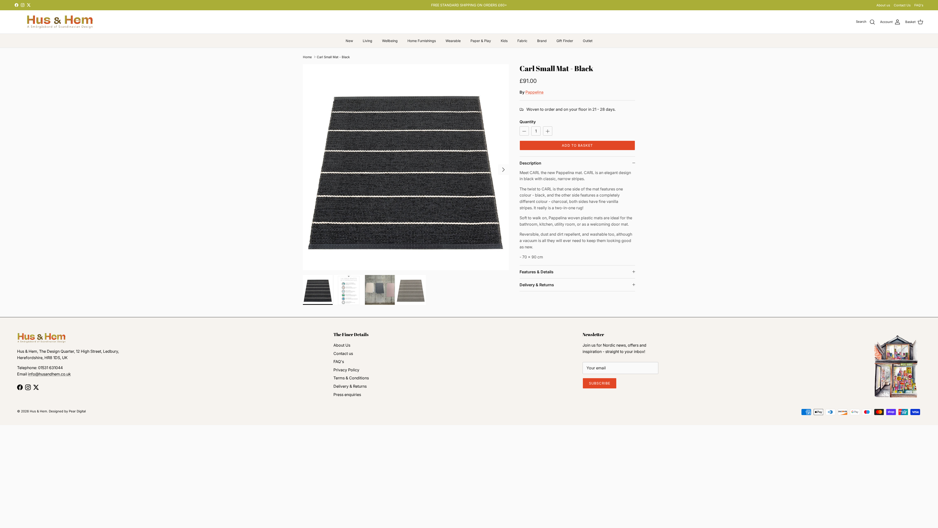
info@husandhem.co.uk (49, 374)
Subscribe (599, 383)
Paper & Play (480, 41)
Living (367, 41)
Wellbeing (390, 41)
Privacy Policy (346, 369)
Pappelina (534, 92)
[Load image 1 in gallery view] (406, 167)
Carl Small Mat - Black (333, 57)
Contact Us (902, 5)
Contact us (343, 353)
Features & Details (537, 271)
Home (307, 57)
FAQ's (918, 5)
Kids (504, 41)
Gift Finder (564, 41)
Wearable (453, 41)
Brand (542, 41)
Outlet (588, 41)
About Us (341, 345)
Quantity (528, 121)
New (349, 41)
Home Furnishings (421, 41)
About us (883, 5)
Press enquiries (347, 394)
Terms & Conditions (351, 377)
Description (530, 163)
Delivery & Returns (537, 284)
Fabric (522, 41)
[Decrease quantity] (524, 131)
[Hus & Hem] (60, 22)
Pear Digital (77, 411)
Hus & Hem (38, 411)
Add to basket (577, 145)
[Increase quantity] (547, 131)
